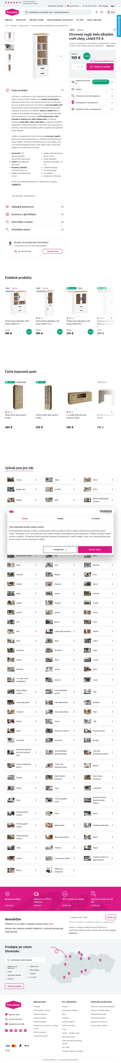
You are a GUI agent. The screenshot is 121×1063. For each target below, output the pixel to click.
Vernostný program (41, 1036)
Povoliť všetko (95, 549)
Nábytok (8, 20)
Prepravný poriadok (98, 1018)
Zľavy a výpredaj (94, 20)
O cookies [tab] (96, 519)
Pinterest (20, 1030)
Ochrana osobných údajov (100, 1010)
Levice (10, 971)
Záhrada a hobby (36, 20)
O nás (64, 1029)
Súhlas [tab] (25, 519)
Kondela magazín (68, 1022)
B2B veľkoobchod (68, 1037)
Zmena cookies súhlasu (99, 1025)
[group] (41, 56)
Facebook (6, 1030)
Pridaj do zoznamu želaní (114, 29)
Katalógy (65, 1018)
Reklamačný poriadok (98, 1014)
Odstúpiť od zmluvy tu (99, 1022)
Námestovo (34, 966)
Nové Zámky (34, 970)
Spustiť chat (74, 6)
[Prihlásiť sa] (96, 12)
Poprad (32, 973)
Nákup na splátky (40, 1022)
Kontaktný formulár (55, 6)
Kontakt (65, 1006)
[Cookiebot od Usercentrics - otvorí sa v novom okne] (101, 512)
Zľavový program (40, 1032)
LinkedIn (25, 1030)
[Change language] (113, 6)
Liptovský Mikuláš (14, 975)
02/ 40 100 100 (90, 6)
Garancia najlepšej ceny (104, 61)
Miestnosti (21, 20)
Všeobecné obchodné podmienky (103, 1006)
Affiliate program (68, 1025)
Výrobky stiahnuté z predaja (72, 1051)
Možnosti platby (40, 1018)
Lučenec (10, 979)
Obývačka (13, 26)
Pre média (66, 1047)
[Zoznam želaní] (101, 12)
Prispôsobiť (59, 549)
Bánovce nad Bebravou (12, 967)
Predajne (105, 6)
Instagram (11, 1030)
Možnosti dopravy (40, 1014)
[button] (92, 82)
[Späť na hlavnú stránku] (12, 12)
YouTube (15, 1030)
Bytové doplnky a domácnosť (60, 20)
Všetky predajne (14, 986)
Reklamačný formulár (70, 1010)
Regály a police (24, 26)
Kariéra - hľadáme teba (71, 1033)
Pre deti (80, 20)
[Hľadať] (26, 12)
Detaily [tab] (60, 519)
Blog (63, 1014)
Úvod (6, 26)
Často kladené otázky (42, 1010)
